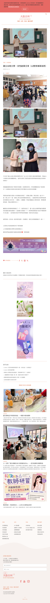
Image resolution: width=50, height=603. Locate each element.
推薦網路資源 (5, 538)
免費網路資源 (17, 534)
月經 (18, 21)
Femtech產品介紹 (30, 527)
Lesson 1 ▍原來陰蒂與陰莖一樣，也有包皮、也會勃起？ (18, 367)
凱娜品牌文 (40, 534)
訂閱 (5, 573)
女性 (22, 21)
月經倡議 (4, 530)
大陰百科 (5, 413)
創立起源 (40, 525)
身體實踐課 (17, 530)
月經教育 (9, 62)
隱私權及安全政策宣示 (13, 6)
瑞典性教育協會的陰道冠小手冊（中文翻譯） (15, 377)
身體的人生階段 (18, 527)
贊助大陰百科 (41, 532)
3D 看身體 (16, 525)
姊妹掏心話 (5, 536)
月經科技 (28, 525)
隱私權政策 (6, 589)
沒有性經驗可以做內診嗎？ (10, 379)
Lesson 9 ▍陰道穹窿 (9, 370)
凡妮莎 (7, 73)
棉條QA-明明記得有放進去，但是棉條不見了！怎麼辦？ (17, 372)
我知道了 (25, 9)
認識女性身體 (17, 532)
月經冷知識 (5, 534)
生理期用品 (5, 525)
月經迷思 (4, 532)
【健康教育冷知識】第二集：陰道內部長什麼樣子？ (16, 375)
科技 (25, 21)
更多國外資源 (29, 530)
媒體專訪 (40, 530)
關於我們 (30, 21)
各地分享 (40, 527)
